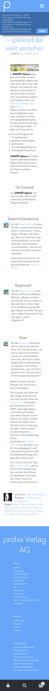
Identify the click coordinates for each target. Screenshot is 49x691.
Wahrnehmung (20, 597)
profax (28, 510)
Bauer (16, 504)
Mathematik (19, 590)
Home (16, 567)
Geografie (18, 603)
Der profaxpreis (20, 654)
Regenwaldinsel (27, 290)
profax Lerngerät (21, 574)
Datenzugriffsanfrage (23, 667)
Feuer (18, 106)
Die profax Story (21, 650)
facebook (18, 624)
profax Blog (19, 620)
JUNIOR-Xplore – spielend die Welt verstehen (24, 40)
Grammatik (18, 580)
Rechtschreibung (21, 577)
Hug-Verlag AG (23, 507)
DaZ (15, 587)
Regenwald (28, 103)
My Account (8, 685)
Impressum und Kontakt (24, 647)
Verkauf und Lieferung (23, 657)
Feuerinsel (24, 343)
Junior (36, 507)
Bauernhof (15, 103)
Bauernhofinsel (27, 224)
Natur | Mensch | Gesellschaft (26, 600)
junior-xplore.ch (22, 465)
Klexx (21, 510)
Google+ (18, 630)
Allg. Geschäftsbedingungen (26, 660)
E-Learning (18, 571)
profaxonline (21, 501)
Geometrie (18, 594)
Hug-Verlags (16, 402)
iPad (34, 126)
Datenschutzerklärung (23, 663)
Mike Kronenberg (35, 494)
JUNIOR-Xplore (33, 497)
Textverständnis (20, 584)
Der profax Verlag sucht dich (26, 670)
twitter (16, 627)
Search (24, 685)
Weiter (42, 31)
